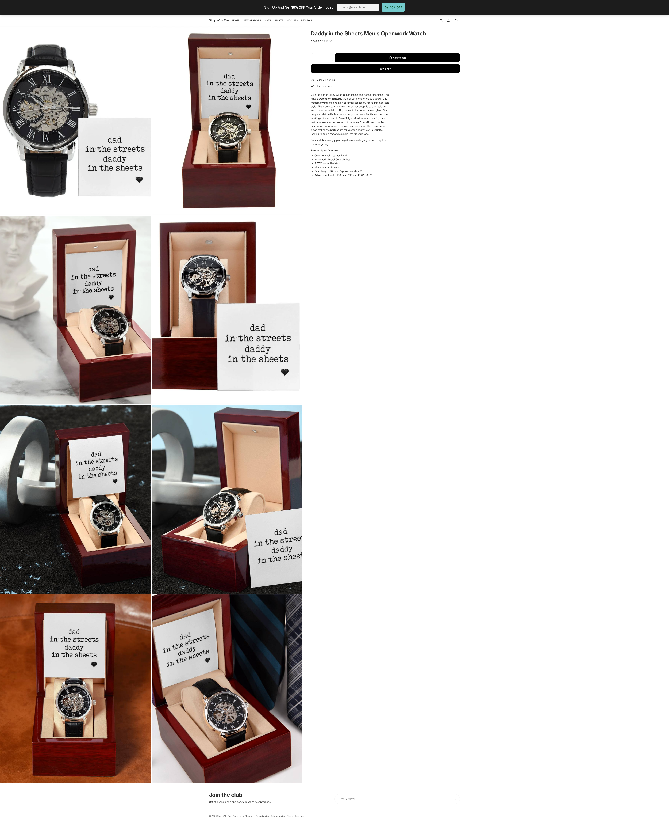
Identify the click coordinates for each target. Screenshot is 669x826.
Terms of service (295, 816)
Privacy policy (278, 816)
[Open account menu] (448, 20)
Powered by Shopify (242, 816)
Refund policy (262, 816)
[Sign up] (455, 799)
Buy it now (385, 68)
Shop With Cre (224, 816)
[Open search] (441, 20)
